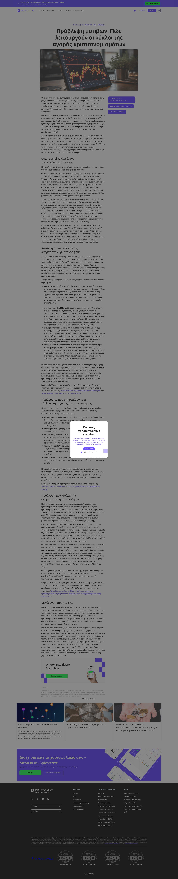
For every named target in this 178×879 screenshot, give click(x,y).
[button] (89, 452)
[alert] (89, 439)
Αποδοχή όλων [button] (89, 448)
